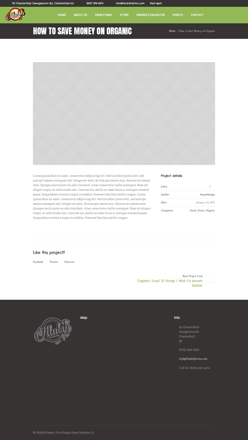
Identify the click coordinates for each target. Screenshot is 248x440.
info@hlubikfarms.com (193, 358)
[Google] (204, 433)
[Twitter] (208, 433)
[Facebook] (199, 433)
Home (172, 31)
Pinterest (69, 262)
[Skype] (212, 433)
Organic (210, 210)
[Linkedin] (195, 433)
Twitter (53, 262)
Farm (193, 210)
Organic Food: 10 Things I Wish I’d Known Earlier (169, 283)
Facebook (38, 262)
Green (200, 210)
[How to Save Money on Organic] (124, 113)
